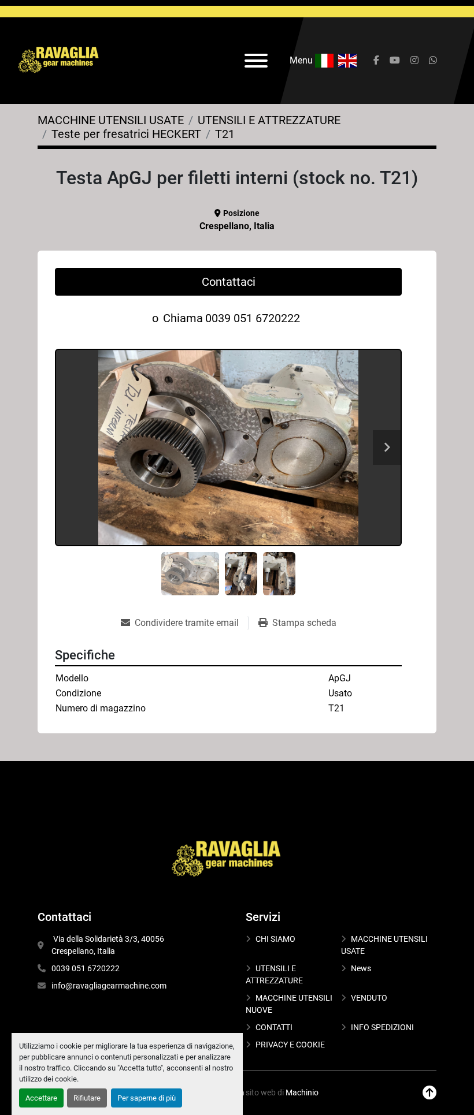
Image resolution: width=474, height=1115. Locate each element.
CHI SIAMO (275, 939)
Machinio (302, 1092)
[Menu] (256, 61)
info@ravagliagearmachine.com (108, 985)
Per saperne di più (146, 1098)
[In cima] (429, 1093)
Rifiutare (87, 1098)
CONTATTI (273, 1027)
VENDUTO (369, 997)
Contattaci (228, 282)
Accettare (41, 1098)
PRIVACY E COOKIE (290, 1044)
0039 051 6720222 (252, 318)
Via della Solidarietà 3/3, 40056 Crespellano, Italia (108, 945)
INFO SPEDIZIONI (382, 1027)
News (361, 968)
